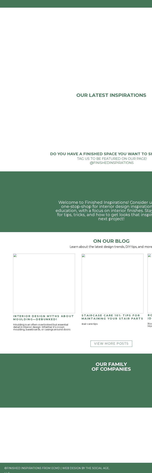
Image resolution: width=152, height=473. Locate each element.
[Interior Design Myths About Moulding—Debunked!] (44, 283)
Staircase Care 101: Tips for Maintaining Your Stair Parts (112, 317)
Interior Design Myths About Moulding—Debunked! (43, 317)
